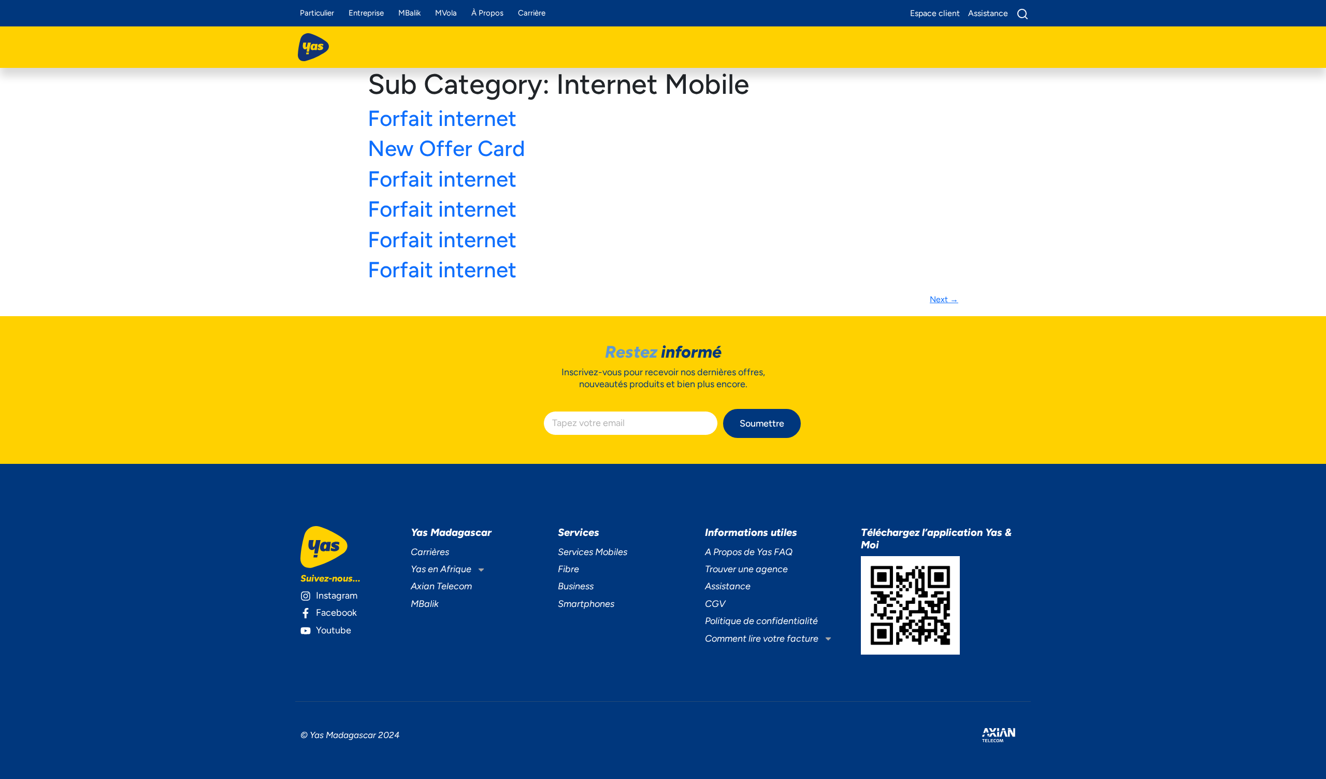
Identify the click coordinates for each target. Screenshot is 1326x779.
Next (944, 299)
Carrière (531, 13)
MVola (446, 13)
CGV (715, 604)
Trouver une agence (746, 569)
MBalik (409, 13)
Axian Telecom (441, 586)
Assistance (728, 586)
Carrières (430, 552)
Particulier (317, 13)
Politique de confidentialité (761, 621)
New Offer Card (446, 148)
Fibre (568, 569)
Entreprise (366, 13)
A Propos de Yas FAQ (748, 552)
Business (576, 586)
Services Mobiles (592, 552)
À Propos (487, 13)
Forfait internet (442, 118)
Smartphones (586, 604)
